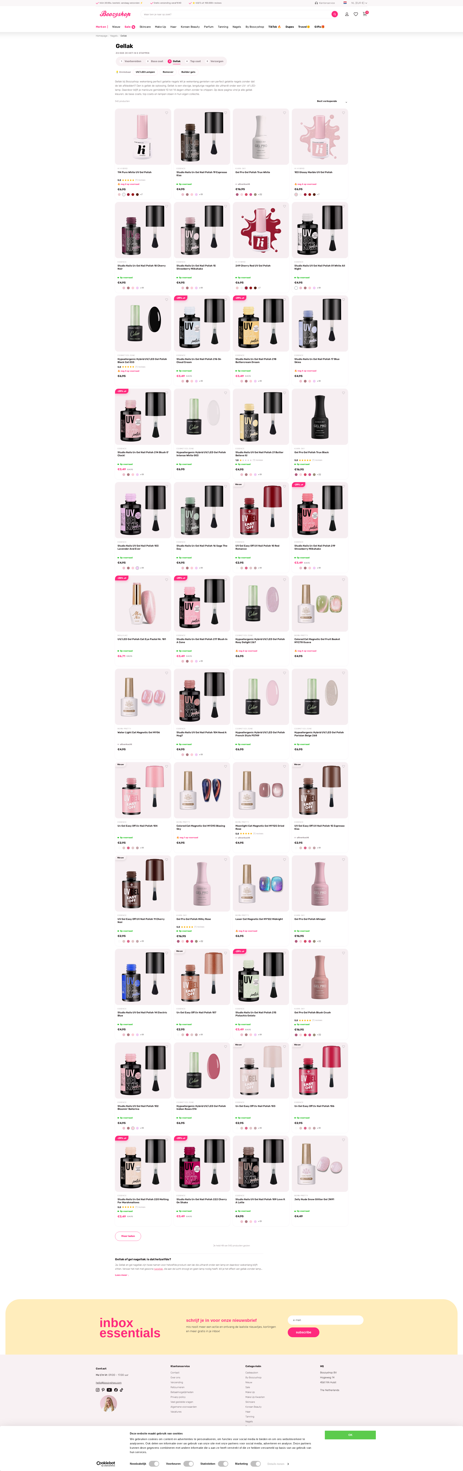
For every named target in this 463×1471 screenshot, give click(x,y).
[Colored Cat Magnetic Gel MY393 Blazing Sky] (202, 790)
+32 (260, 194)
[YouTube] (109, 1390)
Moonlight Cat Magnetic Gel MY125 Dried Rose (259, 827)
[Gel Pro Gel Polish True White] (261, 137)
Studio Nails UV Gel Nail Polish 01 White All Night (319, 267)
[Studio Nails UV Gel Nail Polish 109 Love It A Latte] (261, 1164)
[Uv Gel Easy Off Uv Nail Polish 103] (261, 1070)
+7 (141, 194)
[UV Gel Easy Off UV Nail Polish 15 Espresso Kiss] (320, 790)
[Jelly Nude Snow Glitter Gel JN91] (320, 1164)
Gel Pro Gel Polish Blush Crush (312, 1012)
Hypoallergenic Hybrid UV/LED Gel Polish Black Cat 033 (142, 361)
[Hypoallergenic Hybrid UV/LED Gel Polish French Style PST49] (261, 697)
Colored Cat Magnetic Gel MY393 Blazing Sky (201, 827)
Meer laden (128, 1236)
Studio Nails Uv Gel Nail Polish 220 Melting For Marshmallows (143, 1201)
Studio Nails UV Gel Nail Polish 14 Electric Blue (142, 1014)
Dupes (290, 26)
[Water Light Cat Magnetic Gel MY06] (143, 697)
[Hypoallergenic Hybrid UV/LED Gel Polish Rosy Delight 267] (261, 604)
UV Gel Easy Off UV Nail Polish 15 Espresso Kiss (319, 827)
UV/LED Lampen (145, 72)
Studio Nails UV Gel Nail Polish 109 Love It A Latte (260, 1201)
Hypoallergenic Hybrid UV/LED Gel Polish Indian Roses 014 (201, 1108)
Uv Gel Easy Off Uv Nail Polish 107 (196, 1012)
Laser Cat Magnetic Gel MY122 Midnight (259, 919)
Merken (102, 26)
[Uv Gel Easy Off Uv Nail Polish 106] (320, 1070)
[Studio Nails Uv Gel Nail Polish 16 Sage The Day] (202, 510)
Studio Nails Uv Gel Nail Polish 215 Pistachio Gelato (255, 1014)
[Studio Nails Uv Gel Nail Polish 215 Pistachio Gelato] (261, 977)
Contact (175, 1372)
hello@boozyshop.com (109, 1382)
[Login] (347, 14)
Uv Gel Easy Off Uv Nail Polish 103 (255, 1106)
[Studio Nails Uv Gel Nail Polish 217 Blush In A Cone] (202, 604)
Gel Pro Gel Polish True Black (311, 452)
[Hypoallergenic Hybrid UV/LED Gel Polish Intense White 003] (202, 417)
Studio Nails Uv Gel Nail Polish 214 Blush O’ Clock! (143, 454)
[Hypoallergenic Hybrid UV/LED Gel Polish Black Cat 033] (143, 323)
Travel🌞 (304, 26)
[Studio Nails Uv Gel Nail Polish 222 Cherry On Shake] (202, 1164)
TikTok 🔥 (274, 26)
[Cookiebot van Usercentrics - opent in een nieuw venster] (106, 1464)
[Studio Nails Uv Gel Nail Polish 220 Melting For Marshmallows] (143, 1164)
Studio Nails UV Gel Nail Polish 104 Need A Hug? (202, 734)
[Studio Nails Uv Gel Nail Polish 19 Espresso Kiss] (202, 137)
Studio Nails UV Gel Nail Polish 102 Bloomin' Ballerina (138, 1108)
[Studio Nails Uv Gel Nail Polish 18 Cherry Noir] (143, 230)
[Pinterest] (103, 1390)
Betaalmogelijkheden (182, 1392)
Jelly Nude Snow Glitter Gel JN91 (314, 1199)
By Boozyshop (255, 26)
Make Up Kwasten (255, 1397)
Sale (247, 1387)
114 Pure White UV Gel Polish (135, 172)
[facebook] (116, 1390)
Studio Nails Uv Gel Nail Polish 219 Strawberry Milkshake (314, 547)
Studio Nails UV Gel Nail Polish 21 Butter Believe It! (259, 454)
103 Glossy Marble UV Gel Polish (313, 172)
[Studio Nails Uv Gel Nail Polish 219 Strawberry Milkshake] (320, 510)
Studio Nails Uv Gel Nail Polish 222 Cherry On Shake (202, 1201)
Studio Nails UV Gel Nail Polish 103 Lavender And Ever (138, 547)
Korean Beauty (190, 26)
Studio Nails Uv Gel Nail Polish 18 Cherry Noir (142, 267)
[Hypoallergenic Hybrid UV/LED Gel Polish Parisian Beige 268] (320, 697)
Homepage (101, 35)
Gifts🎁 (320, 26)
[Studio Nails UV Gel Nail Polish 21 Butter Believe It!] (261, 417)
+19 (201, 194)
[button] (119, 194)
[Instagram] (97, 1390)
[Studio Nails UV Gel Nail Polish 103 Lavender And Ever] (143, 510)
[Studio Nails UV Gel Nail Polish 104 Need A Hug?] (202, 697)
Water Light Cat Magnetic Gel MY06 (139, 732)
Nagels (237, 26)
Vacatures (176, 1411)
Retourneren (177, 1387)
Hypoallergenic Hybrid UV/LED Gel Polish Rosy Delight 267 (260, 641)
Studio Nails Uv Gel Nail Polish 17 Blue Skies (316, 361)
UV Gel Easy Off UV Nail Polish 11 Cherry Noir (141, 921)
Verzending (177, 1382)
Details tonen (275, 1463)
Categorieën (253, 1366)
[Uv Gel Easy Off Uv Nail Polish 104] (143, 790)
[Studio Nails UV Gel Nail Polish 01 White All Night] (320, 230)
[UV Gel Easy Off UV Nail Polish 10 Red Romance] (261, 510)
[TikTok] (121, 1390)
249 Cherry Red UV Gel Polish (253, 265)
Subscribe (303, 1332)
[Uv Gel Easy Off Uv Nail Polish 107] (202, 977)
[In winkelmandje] (164, 158)
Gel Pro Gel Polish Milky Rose (194, 919)
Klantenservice (180, 1366)
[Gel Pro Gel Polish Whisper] (320, 883)
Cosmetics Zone (126, 355)
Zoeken (335, 14)
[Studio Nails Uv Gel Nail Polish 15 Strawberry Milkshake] (202, 230)
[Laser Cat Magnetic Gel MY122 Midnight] (261, 883)
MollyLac (123, 635)
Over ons (175, 1377)
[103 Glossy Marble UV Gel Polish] (320, 137)
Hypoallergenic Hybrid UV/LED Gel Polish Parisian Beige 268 (319, 734)
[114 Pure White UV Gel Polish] (143, 137)
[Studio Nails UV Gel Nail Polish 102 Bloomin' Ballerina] (143, 1070)
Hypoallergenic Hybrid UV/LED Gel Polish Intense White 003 (201, 454)
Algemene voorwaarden (184, 1406)
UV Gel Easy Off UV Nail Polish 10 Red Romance (257, 547)
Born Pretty (301, 635)
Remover (168, 72)
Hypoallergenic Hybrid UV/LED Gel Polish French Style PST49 (260, 734)
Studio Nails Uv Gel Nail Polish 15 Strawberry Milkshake (196, 267)
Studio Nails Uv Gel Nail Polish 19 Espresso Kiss (202, 174)
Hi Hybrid (123, 168)
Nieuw (116, 26)
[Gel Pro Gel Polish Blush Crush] (320, 977)
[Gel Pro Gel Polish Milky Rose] (202, 883)
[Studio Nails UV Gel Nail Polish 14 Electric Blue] (143, 977)
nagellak (158, 1268)
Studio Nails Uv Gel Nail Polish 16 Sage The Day (202, 547)
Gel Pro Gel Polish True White (252, 172)
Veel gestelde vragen (182, 1401)
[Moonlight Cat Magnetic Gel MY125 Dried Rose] (261, 790)
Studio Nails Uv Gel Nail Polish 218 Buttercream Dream (255, 361)
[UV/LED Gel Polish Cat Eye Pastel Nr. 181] (143, 604)
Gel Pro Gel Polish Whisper (310, 919)
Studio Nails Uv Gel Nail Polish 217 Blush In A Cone (202, 641)
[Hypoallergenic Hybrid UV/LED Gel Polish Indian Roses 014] (202, 1070)
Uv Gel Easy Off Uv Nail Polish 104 (138, 825)
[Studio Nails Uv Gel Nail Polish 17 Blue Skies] (320, 323)
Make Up (160, 26)
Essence (181, 168)
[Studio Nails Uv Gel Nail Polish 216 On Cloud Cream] (202, 323)
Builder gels (188, 72)
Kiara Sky (240, 168)
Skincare (145, 26)
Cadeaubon (251, 1372)
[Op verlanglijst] (166, 113)
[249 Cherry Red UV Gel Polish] (261, 230)
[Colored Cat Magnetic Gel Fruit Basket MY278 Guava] (320, 604)
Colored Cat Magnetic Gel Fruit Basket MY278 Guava (317, 641)
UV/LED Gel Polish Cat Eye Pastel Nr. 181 (142, 639)
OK (350, 1434)
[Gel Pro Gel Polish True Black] (320, 417)
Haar (173, 26)
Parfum (209, 26)
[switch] (188, 1464)
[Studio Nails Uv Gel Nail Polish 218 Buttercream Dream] (261, 323)
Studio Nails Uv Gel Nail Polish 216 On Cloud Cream (199, 361)
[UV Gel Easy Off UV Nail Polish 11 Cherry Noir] (143, 883)
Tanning (223, 26)
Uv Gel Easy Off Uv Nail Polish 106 (314, 1106)
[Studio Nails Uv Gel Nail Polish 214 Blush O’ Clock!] (143, 417)
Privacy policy (178, 1397)
